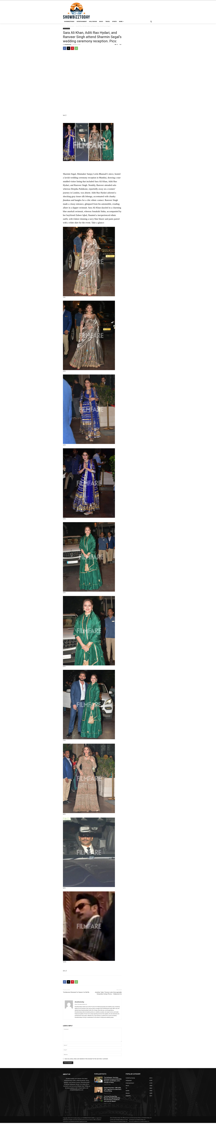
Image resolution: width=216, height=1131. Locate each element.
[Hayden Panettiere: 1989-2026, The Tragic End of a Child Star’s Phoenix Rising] (98, 1090)
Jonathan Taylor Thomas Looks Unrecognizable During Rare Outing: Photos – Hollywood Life (108, 993)
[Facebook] (64, 48)
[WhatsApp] (76, 48)
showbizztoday (67, 44)
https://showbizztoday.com (81, 1004)
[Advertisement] (41, 1127)
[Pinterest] (72, 48)
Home (64, 26)
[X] (68, 48)
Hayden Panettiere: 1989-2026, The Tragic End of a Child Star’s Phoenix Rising (112, 1089)
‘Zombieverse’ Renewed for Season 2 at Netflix (76, 992)
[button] (151, 21)
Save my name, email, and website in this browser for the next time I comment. (86, 1058)
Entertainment (70, 26)
